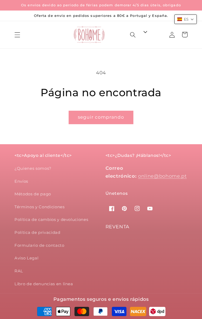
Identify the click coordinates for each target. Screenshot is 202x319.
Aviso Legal (26, 257)
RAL (18, 270)
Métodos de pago (32, 193)
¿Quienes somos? (33, 168)
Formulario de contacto (39, 245)
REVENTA (117, 227)
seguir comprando (101, 117)
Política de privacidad (37, 232)
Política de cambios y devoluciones (51, 219)
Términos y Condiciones (39, 206)
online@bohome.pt (162, 176)
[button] (17, 34)
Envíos (21, 181)
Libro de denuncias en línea (43, 283)
